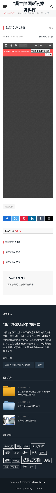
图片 (8, 452)
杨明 (7, 460)
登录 (31, 284)
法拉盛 (16, 460)
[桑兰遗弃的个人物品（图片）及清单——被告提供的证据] (9, 391)
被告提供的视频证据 (27, 420)
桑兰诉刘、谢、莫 (46, 36)
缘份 (6, 467)
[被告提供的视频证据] (9, 420)
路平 (32, 466)
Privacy (28, 488)
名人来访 (38, 446)
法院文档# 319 (12, 262)
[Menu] (5, 6)
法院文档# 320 (12, 252)
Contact (39, 488)
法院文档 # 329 (12, 241)
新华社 (42, 453)
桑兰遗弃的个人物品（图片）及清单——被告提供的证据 (34, 393)
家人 (34, 452)
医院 (19, 446)
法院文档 (9, 206)
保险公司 (9, 446)
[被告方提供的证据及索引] (9, 405)
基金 (16, 452)
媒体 (25, 452)
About (18, 488)
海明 (47, 460)
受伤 (26, 446)
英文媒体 (14, 467)
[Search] (51, 6)
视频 (24, 466)
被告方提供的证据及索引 (29, 406)
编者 (7, 36)
